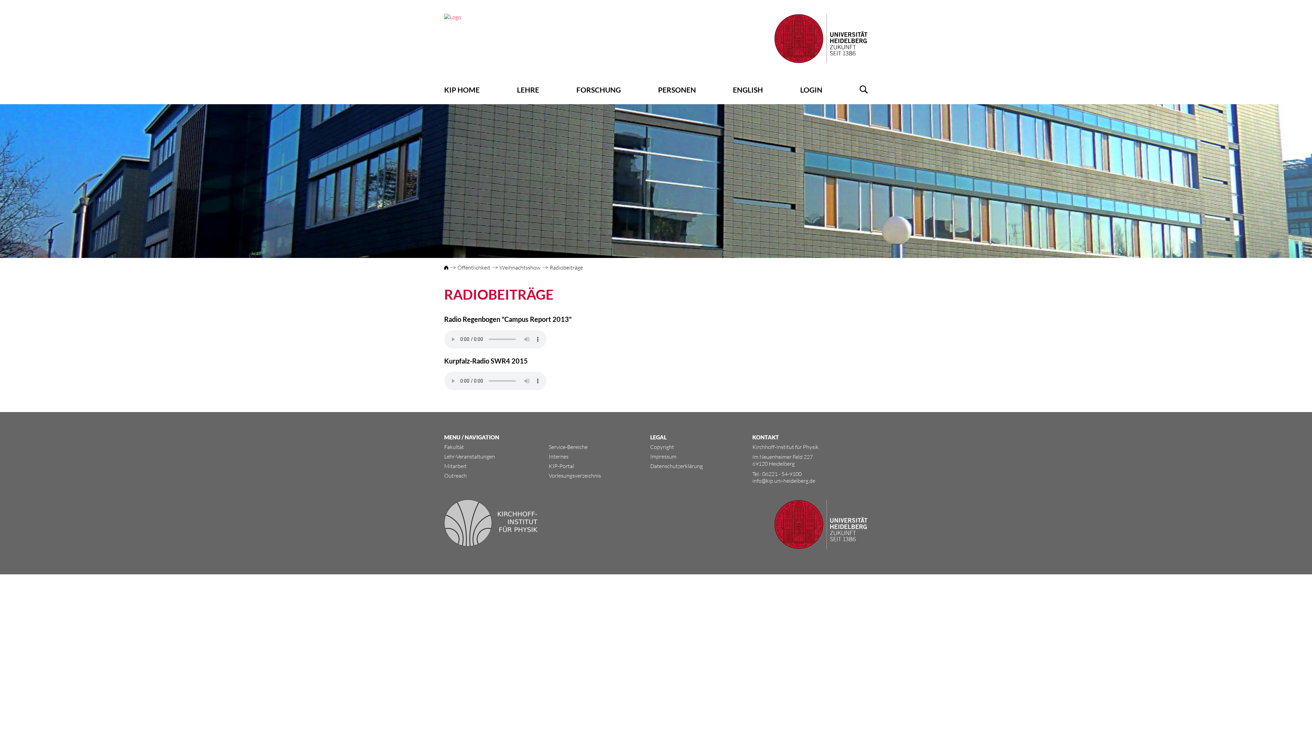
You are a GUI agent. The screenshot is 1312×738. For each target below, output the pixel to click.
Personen (677, 89)
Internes (559, 456)
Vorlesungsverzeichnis (575, 475)
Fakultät (454, 446)
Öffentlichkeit (473, 267)
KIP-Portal (561, 466)
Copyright (662, 446)
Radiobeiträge (566, 267)
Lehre (528, 89)
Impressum (663, 456)
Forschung (598, 89)
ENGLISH (748, 89)
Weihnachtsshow (520, 267)
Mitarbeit (455, 466)
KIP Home (462, 89)
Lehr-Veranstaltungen (469, 456)
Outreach (455, 475)
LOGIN (811, 89)
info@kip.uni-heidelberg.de (783, 480)
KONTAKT (765, 437)
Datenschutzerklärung (676, 466)
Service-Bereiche (568, 446)
